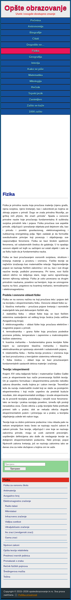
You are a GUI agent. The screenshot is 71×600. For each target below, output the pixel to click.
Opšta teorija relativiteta (15, 550)
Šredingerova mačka (14, 571)
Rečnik (35, 87)
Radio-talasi (11, 506)
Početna (35, 20)
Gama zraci (11, 537)
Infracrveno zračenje (16, 516)
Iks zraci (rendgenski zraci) (19, 532)
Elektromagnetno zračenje (17, 501)
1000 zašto (35, 111)
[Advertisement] (35, 151)
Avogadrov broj (11, 495)
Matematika (35, 75)
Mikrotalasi (10, 511)
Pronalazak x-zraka (13, 561)
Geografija (35, 57)
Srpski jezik (35, 93)
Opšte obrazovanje (35, 8)
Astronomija (35, 26)
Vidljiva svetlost (13, 521)
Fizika (35, 50)
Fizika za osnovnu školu (15, 485)
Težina (6, 576)
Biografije (36, 32)
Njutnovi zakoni (11, 545)
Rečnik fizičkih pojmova (15, 566)
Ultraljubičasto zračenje (17, 527)
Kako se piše (35, 69)
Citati (35, 38)
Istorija (35, 63)
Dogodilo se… (35, 44)
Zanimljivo (35, 99)
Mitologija (36, 81)
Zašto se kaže (35, 105)
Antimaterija (9, 490)
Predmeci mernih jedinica (16, 555)
